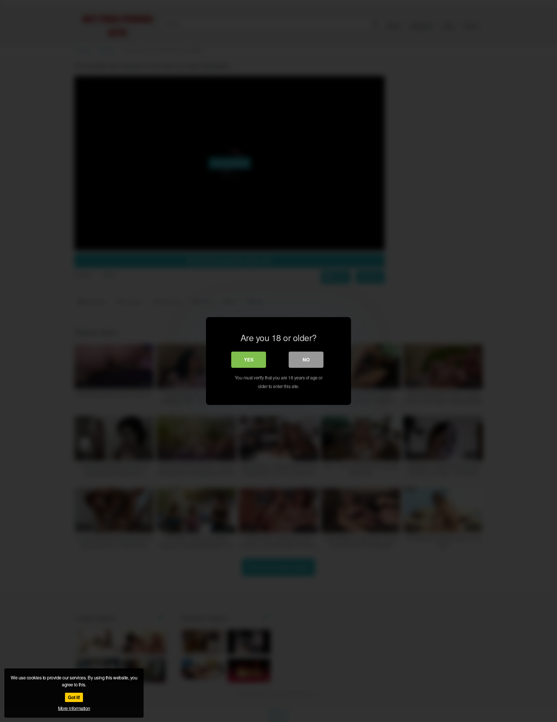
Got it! (74, 697)
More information (74, 708)
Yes (249, 359)
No (306, 359)
